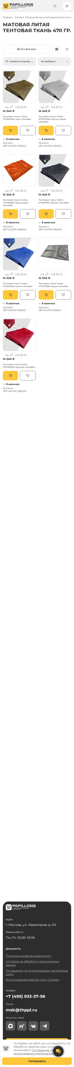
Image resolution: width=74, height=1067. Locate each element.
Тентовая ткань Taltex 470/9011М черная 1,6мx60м (54, 201)
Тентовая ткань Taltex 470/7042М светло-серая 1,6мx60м (52, 119)
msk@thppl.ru (21, 1010)
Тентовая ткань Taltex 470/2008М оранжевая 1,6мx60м (15, 203)
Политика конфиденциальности (28, 956)
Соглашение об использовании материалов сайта (37, 1051)
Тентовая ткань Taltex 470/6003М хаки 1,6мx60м (17, 117)
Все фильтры (28, 49)
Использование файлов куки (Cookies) (32, 980)
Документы (13, 948)
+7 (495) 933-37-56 (25, 996)
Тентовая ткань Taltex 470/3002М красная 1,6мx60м (19, 365)
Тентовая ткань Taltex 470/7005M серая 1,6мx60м (53, 284)
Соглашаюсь (37, 1061)
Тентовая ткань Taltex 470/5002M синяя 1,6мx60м (17, 284)
